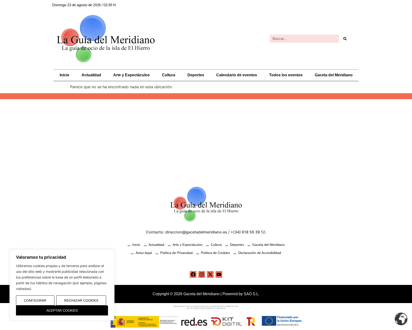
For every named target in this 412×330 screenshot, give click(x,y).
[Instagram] (201, 274)
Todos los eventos (286, 75)
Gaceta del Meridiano (334, 75)
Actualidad (91, 75)
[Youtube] (219, 274)
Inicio (64, 75)
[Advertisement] (206, 139)
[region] (62, 284)
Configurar (35, 300)
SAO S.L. (251, 294)
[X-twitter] (210, 274)
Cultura (168, 75)
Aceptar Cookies (62, 310)
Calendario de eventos (236, 75)
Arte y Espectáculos (131, 75)
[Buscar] (345, 39)
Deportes (195, 75)
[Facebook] (193, 274)
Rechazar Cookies (81, 300)
